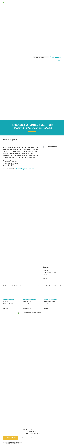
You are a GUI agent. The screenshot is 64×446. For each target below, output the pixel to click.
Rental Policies (47, 303)
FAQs (45, 306)
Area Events (26, 303)
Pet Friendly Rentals (8, 303)
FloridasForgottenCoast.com (25, 169)
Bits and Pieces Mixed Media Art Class (48, 285)
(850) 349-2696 (55, 57)
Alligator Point (6, 306)
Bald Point (5, 308)
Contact (46, 308)
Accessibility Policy (6, 443)
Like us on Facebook (28, 438)
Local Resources (27, 308)
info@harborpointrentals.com (31, 430)
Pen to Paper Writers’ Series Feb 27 (14, 285)
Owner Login (11, 438)
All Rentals (5, 301)
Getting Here (26, 306)
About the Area (27, 301)
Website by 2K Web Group (16, 443)
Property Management (49, 301)
